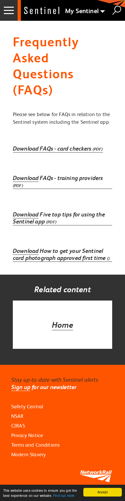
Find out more (63, 495)
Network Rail (41, 10)
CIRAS (18, 425)
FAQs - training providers (58, 181)
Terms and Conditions (35, 445)
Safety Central (27, 406)
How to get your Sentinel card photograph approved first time (61, 254)
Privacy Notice (27, 435)
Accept (102, 491)
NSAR (17, 416)
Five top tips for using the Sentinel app (59, 218)
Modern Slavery (28, 454)
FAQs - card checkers (58, 148)
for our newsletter (43, 387)
